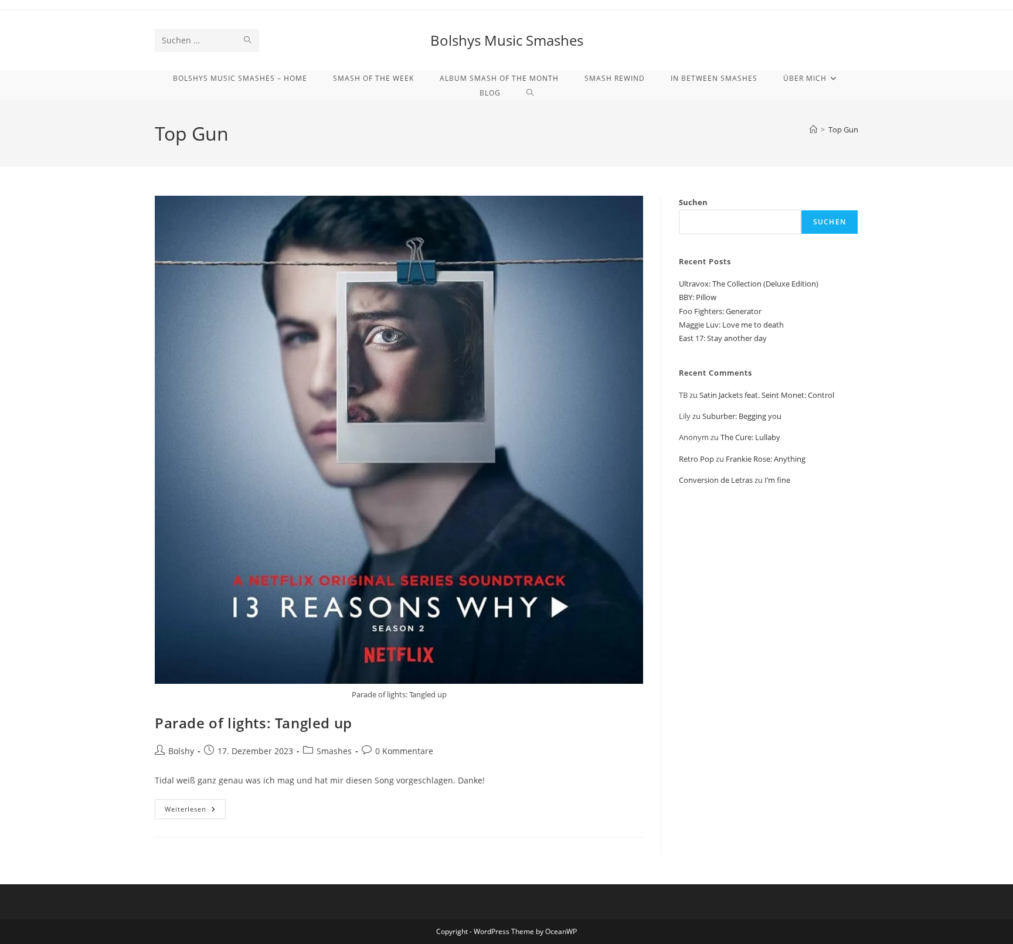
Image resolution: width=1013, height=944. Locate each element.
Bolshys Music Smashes (506, 40)
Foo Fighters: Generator (720, 311)
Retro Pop (696, 459)
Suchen (693, 202)
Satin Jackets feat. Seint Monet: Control (766, 395)
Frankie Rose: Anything (765, 459)
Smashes (334, 750)
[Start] (813, 129)
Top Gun (843, 129)
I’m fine (777, 480)
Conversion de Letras (716, 480)
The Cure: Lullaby (750, 437)
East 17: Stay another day (723, 338)
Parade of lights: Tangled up (253, 722)
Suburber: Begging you (741, 416)
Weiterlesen (195, 811)
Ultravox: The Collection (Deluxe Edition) (748, 283)
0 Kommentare (404, 750)
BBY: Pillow (697, 297)
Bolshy (181, 750)
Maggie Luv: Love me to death (731, 324)
